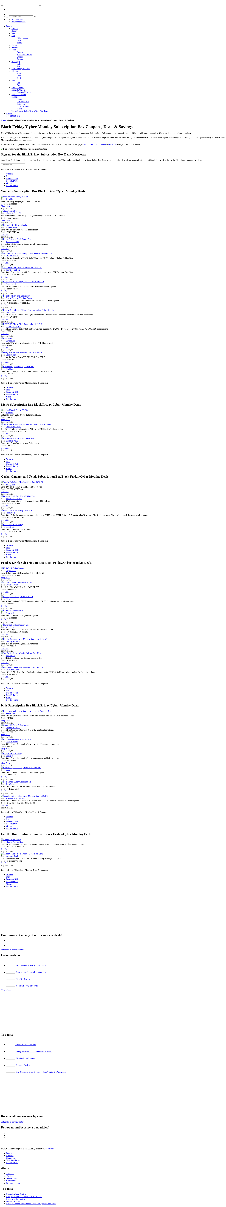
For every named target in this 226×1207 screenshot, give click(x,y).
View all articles (7, 990)
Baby (19, 40)
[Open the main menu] (2, 5)
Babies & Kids (12, 178)
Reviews (9, 113)
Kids (13, 35)
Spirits (19, 78)
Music (19, 109)
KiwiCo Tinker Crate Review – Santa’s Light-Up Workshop (31, 1204)
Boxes (9, 26)
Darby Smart (11, 355)
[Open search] (40, 5)
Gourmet (20, 52)
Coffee (19, 64)
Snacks (20, 57)
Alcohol (15, 71)
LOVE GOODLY (13, 326)
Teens (19, 43)
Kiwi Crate (10, 713)
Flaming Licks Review (15, 1199)
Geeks (14, 45)
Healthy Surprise (12, 641)
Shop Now (5, 206)
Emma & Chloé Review (16, 1194)
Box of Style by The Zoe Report (19, 298)
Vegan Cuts (10, 341)
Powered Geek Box (14, 499)
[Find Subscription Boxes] (21, 5)
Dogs (19, 85)
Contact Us (11, 1181)
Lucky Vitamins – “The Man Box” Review (24, 1196)
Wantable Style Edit (14, 213)
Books (19, 99)
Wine (19, 73)
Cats (18, 83)
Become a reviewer (14, 1183)
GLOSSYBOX (12, 256)
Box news (10, 1158)
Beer (19, 76)
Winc (8, 599)
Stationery (21, 104)
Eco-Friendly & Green (21, 69)
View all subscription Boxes (23, 111)
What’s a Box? (12, 1178)
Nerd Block (10, 513)
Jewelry (15, 47)
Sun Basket (10, 655)
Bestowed (10, 613)
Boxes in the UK (19, 22)
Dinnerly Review (13, 1201)
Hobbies (15, 97)
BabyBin (9, 756)
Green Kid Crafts (13, 727)
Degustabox (11, 570)
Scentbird (9, 199)
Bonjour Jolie (11, 227)
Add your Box (18, 19)
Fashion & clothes (19, 94)
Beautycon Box (12, 284)
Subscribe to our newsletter (12, 950)
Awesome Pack (11, 856)
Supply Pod (10, 484)
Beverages (16, 61)
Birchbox (9, 369)
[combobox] (21, 16)
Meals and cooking (24, 54)
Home (3, 120)
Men (13, 33)
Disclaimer (49, 1149)
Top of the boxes (13, 116)
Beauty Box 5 (11, 312)
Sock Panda (10, 784)
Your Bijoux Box (12, 270)
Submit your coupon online (94, 144)
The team (10, 1176)
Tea (18, 66)
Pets (13, 80)
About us (10, 1174)
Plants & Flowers (24, 92)
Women (15, 28)
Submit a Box (12, 1163)
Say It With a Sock (13, 427)
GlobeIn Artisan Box (14, 842)
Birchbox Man (12, 441)
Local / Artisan (23, 106)
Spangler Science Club (15, 798)
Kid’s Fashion (22, 38)
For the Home (12, 185)
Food (14, 50)
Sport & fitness (18, 87)
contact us (112, 144)
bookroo (9, 770)
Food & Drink (12, 181)
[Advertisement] (79, 912)
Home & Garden (18, 90)
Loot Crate (10, 527)
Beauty (14, 31)
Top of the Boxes (42, 111)
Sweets (20, 59)
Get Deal (5, 234)
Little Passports (12, 742)
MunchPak (10, 627)
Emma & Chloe (12, 241)
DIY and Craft (23, 102)
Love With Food (12, 670)
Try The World (12, 585)
